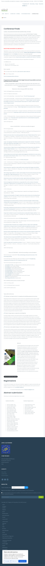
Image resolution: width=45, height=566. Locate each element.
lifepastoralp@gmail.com (29, 389)
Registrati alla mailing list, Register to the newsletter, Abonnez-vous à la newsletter (17, 490)
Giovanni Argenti (4, 475)
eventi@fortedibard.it (19, 387)
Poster (3, 532)
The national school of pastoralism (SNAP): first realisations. (15, 236)
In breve (3, 507)
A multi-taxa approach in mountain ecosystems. (13, 242)
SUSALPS (7, 276)
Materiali (18, 13)
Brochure (4, 528)
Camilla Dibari (4, 473)
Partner (3, 517)
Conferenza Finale (35, 13)
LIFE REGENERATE (9, 270)
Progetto (7, 13)
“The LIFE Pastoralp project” (29, 96)
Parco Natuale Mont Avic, (10, 277)
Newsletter (41, 3)
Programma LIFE (26, 3)
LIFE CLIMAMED (8, 274)
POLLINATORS (8, 275)
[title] (5, 479)
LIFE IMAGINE (8, 267)
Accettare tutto (22, 561)
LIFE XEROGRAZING (9, 272)
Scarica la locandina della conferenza (11, 376)
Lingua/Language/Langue (6, 487)
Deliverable (4, 534)
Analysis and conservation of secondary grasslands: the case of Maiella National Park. (20, 134)
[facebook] (2, 479)
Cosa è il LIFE (5, 519)
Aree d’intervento (5, 515)
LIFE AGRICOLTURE (9, 264)
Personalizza (7, 561)
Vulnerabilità (4, 549)
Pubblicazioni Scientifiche (7, 538)
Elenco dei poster (24, 159)
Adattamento (4, 547)
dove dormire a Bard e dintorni (24, 71)
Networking (32, 3)
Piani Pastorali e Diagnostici (7, 536)
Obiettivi (4, 509)
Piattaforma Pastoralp (25, 13)
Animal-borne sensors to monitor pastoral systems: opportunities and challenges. (19, 178)
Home (3, 13)
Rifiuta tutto (14, 561)
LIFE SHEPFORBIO (9, 271)
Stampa (36, 3)
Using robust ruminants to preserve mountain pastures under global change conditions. (20, 212)
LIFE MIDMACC (8, 268)
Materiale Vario (5, 530)
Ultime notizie (12, 13)
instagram (26, 5)
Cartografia (4, 541)
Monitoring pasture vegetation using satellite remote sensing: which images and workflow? (21, 167)
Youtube (25, 5)
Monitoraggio (5, 543)
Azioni (3, 511)
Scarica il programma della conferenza (11, 76)
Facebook (23, 5)
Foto (3, 524)
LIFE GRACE (7, 266)
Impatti (3, 545)
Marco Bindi (3, 471)
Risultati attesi (5, 513)
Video (3, 526)
